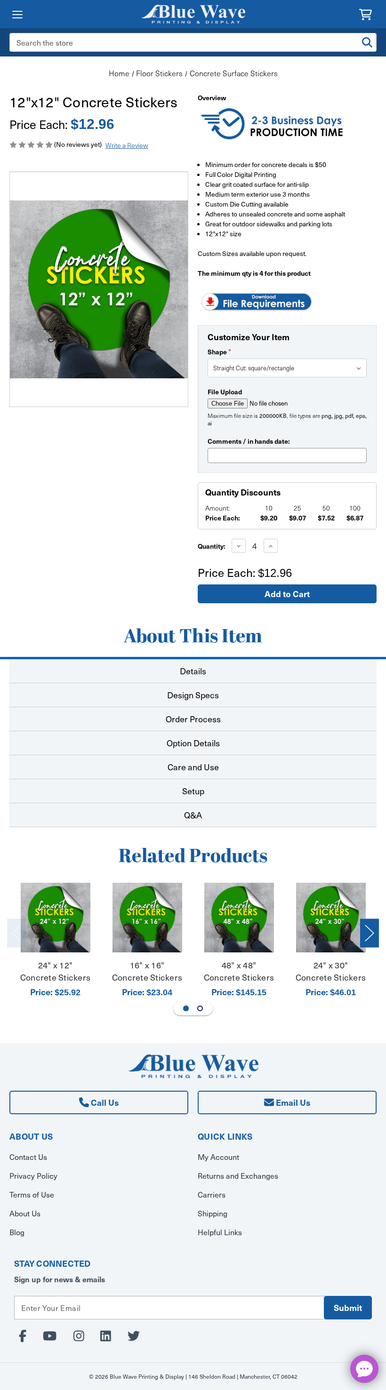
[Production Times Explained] (273, 125)
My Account (218, 1156)
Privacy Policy (33, 1175)
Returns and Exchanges (238, 1175)
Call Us (104, 1102)
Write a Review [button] (126, 145)
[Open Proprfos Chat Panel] (364, 1369)
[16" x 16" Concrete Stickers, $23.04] (147, 917)
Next (369, 933)
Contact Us (28, 1156)
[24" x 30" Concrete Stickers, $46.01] (331, 917)
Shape (219, 351)
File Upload (225, 391)
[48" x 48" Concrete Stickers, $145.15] (239, 917)
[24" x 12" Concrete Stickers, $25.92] (55, 917)
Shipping (212, 1213)
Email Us (292, 1102)
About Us (24, 1213)
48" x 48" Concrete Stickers (239, 971)
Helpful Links (220, 1232)
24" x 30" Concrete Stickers (331, 971)
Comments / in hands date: (249, 441)
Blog (16, 1232)
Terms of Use (31, 1194)
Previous (16, 933)
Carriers (211, 1194)
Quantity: (211, 546)
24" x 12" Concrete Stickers (55, 971)
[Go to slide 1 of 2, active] (186, 1008)
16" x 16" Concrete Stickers (147, 971)
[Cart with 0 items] (365, 13)
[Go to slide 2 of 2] (200, 1008)
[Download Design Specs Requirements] (256, 301)
